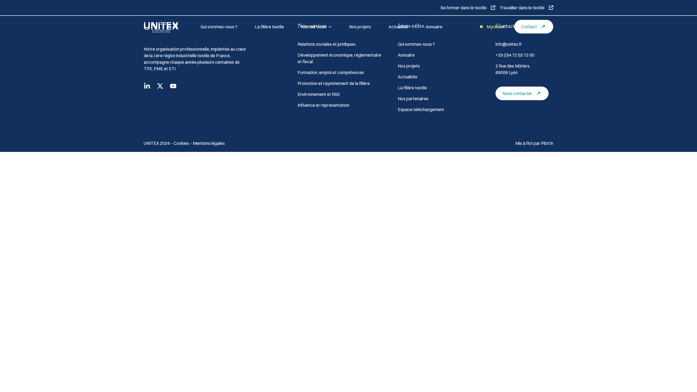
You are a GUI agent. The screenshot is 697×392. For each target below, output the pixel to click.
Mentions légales (209, 143)
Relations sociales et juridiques (327, 44)
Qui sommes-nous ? (218, 26)
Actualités (398, 26)
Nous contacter (517, 93)
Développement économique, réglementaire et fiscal (339, 58)
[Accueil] (165, 26)
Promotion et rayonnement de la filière (334, 83)
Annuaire (434, 26)
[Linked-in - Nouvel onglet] (147, 86)
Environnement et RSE (319, 94)
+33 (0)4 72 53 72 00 (515, 55)
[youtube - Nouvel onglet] (173, 86)
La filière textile (269, 26)
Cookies (181, 143)
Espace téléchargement (421, 109)
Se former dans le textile (464, 7)
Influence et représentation (323, 105)
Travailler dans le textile (522, 7)
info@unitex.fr (509, 44)
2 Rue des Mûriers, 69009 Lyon (513, 69)
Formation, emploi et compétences (331, 72)
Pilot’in (547, 143)
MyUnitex (496, 26)
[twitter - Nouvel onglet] (160, 86)
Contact (529, 26)
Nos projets (360, 26)
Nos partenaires (413, 98)
